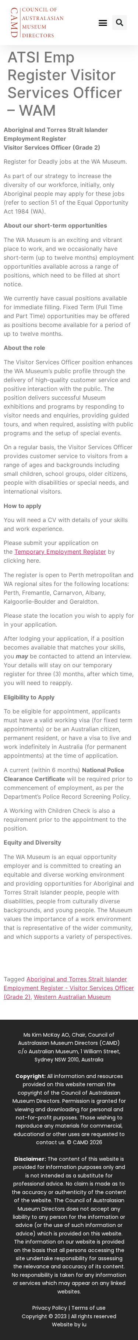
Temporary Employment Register (60, 551)
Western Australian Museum (72, 996)
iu (84, 1324)
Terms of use (88, 1308)
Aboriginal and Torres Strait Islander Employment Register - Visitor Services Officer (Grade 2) (69, 987)
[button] (103, 23)
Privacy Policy (49, 1308)
